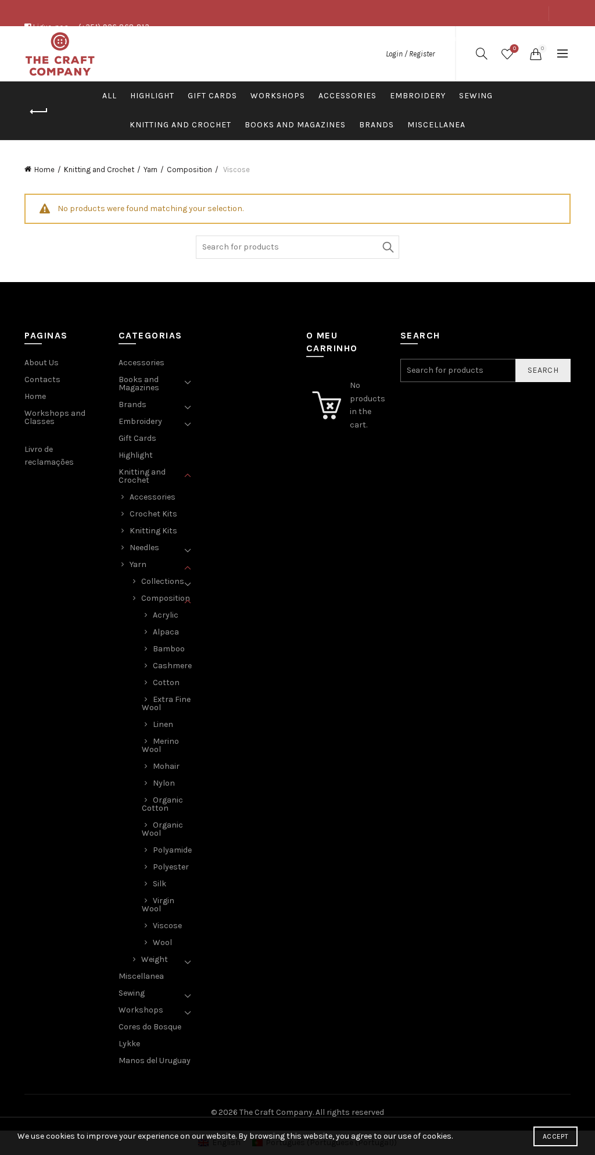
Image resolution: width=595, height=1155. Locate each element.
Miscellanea (436, 125)
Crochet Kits (153, 514)
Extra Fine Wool (166, 703)
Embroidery (418, 96)
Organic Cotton (162, 804)
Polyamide (172, 850)
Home (44, 169)
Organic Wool (162, 829)
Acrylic (165, 615)
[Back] (38, 111)
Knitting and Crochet (180, 125)
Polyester (171, 867)
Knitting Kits (153, 531)
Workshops (277, 96)
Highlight (152, 96)
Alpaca (166, 632)
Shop (483, 39)
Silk (159, 884)
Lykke (129, 1044)
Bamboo (169, 649)
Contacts (524, 39)
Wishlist (514, 48)
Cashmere (172, 666)
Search (387, 247)
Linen (163, 724)
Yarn (150, 169)
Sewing (476, 96)
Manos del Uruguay (155, 1060)
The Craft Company (276, 1112)
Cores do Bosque (150, 1027)
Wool (162, 942)
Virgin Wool (158, 905)
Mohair (166, 766)
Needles (144, 547)
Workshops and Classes (54, 417)
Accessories (347, 96)
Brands (376, 125)
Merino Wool (160, 745)
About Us (444, 39)
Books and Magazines (295, 125)
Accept (555, 1136)
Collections (162, 581)
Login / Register (410, 53)
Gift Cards (212, 96)
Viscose (167, 926)
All (109, 96)
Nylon (164, 783)
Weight (154, 959)
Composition (189, 169)
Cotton (166, 682)
